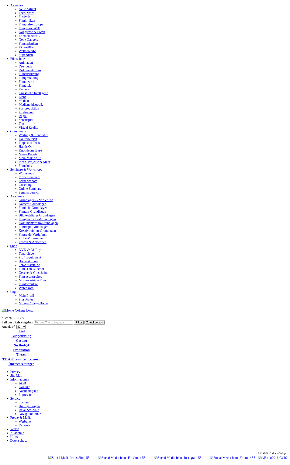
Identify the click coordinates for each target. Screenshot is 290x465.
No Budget (21, 345)
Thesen (21, 354)
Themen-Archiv (29, 36)
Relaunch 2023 (29, 410)
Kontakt (24, 387)
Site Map (16, 375)
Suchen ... (8, 318)
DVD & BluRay (30, 249)
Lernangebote (28, 181)
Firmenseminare (29, 177)
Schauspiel (26, 120)
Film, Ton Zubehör (31, 269)
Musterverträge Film (32, 280)
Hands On (25, 146)
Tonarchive (26, 253)
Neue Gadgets (28, 39)
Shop (13, 246)
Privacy (15, 372)
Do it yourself (28, 139)
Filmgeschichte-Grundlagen (37, 219)
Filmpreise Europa (31, 24)
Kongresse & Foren (32, 32)
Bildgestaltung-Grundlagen (37, 215)
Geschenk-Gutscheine (33, 272)
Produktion (26, 112)
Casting (21, 340)
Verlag (14, 429)
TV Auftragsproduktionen (21, 359)
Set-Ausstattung (29, 265)
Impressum (26, 394)
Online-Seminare (30, 188)
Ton (21, 123)
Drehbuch (25, 66)
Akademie (17, 196)
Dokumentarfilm (30, 70)
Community (18, 131)
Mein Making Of (30, 158)
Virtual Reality (28, 127)
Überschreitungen (21, 364)
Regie (23, 116)
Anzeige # (9, 326)
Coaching (25, 185)
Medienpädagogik (31, 104)
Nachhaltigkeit (28, 391)
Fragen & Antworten (32, 242)
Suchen (24, 402)
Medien (24, 101)
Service (15, 398)
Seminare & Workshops (26, 169)
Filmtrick (25, 85)
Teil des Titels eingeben (18, 322)
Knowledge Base (30, 150)
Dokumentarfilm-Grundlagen (38, 223)
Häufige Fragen (29, 406)
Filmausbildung (29, 74)
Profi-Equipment (30, 257)
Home (14, 436)
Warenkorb (26, 288)
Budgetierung (21, 336)
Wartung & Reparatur (33, 135)
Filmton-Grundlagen (32, 211)
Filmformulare (28, 284)
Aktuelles (16, 5)
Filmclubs (25, 165)
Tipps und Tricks (30, 143)
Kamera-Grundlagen (32, 204)
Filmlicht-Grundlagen (33, 207)
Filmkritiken (27, 20)
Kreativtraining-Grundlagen (37, 230)
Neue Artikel (27, 9)
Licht (22, 97)
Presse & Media (20, 417)
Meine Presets (28, 154)
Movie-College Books (33, 303)
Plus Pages (26, 299)
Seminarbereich (29, 192)
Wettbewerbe (27, 51)
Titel (21, 331)
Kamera (24, 89)
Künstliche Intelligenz (33, 93)
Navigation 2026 (30, 414)
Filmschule (17, 58)
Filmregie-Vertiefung (32, 234)
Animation (26, 62)
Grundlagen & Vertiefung (36, 200)
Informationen (19, 379)
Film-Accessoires (30, 276)
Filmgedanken (28, 43)
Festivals (24, 16)
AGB (22, 383)
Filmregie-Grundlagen (33, 227)
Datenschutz (18, 440)
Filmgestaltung (28, 78)
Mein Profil (26, 295)
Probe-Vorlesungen (31, 238)
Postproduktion (29, 108)
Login (14, 292)
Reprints (24, 425)
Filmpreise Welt (29, 28)
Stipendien (26, 55)
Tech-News (26, 13)
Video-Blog (26, 47)
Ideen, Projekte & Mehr (34, 162)
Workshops (26, 173)
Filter (79, 322)
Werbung (25, 421)
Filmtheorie (26, 81)
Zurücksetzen (94, 322)
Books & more (28, 261)
